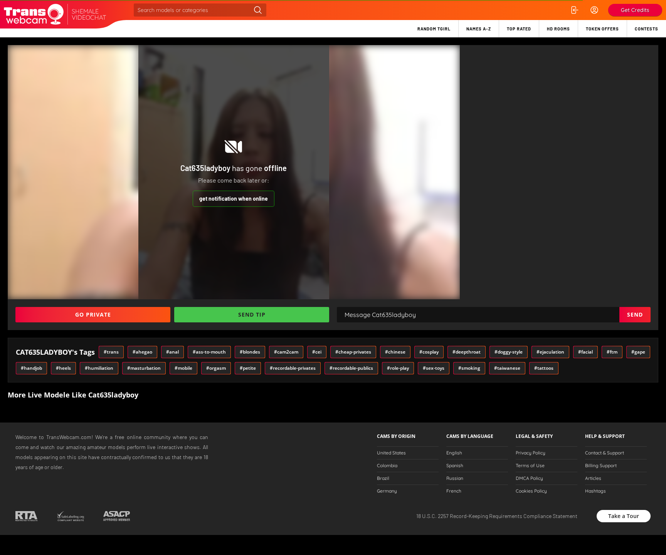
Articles (593, 478)
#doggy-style (508, 352)
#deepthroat (466, 352)
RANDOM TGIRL (434, 28)
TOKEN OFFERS (602, 28)
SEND (635, 314)
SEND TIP (252, 314)
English (454, 453)
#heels (63, 368)
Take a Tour (623, 516)
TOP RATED (519, 28)
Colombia (387, 465)
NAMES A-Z (478, 28)
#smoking (469, 368)
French (453, 491)
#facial (585, 352)
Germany (387, 491)
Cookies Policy (531, 491)
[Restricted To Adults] (26, 516)
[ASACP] (116, 516)
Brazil (383, 478)
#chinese (395, 352)
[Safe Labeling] (70, 516)
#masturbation (144, 368)
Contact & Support (604, 453)
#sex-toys (433, 368)
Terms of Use (530, 465)
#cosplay (429, 352)
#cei (316, 352)
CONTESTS (646, 28)
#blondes (250, 352)
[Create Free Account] (594, 10)
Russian (454, 478)
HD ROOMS (558, 28)
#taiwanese (507, 368)
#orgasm (216, 368)
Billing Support (601, 465)
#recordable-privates (293, 368)
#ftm (612, 352)
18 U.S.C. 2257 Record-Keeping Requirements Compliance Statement (496, 516)
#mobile (183, 368)
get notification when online (233, 198)
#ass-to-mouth (209, 352)
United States (391, 453)
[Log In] (574, 10)
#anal (172, 352)
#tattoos (543, 368)
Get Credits (635, 10)
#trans (111, 352)
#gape (638, 352)
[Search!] (257, 10)
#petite (248, 368)
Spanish (454, 465)
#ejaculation (550, 352)
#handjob (31, 368)
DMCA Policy (529, 478)
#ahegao (142, 352)
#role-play (398, 368)
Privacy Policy (530, 453)
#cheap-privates (353, 352)
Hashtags (595, 491)
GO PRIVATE (93, 314)
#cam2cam (286, 352)
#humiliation (99, 368)
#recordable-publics (351, 368)
